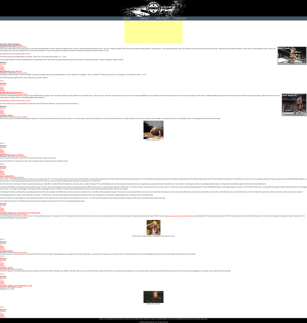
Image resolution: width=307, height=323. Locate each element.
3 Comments (19, 269)
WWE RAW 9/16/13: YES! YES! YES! (11, 71)
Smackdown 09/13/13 (6, 115)
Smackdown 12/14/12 (6, 251)
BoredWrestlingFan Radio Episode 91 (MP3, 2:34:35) (15, 100)
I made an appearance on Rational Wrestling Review (179, 216)
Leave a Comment (22, 47)
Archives (162, 18)
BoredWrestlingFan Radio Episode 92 (11, 45)
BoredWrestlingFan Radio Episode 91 (11, 92)
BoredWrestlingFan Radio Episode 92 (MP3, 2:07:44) (15, 53)
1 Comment (19, 287)
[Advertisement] (153, 32)
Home (126, 18)
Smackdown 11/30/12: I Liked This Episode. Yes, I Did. (16, 285)
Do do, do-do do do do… (7, 176)
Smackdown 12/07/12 (6, 267)
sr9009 (153, 184)
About (144, 18)
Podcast (180, 18)
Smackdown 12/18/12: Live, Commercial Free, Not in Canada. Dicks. (20, 213)
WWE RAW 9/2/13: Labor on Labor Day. (12, 155)
